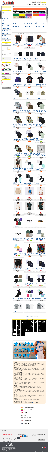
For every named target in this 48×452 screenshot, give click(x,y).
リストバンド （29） (27, 26)
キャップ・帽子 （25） (16, 26)
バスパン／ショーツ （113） (28, 23)
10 (37, 33)
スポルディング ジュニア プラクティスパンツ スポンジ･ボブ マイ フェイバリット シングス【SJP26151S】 (18, 154)
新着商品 (3, 12)
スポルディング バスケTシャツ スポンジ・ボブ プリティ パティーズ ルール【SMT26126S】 (40, 111)
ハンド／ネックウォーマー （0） (40, 26)
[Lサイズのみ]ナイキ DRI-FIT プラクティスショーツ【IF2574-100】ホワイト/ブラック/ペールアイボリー (18, 169)
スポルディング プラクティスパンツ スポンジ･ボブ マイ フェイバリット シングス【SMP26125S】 (18, 125)
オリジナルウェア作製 (5, 40)
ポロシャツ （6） (15, 23)
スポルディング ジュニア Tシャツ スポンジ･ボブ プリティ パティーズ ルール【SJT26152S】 (40, 139)
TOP (13, 6)
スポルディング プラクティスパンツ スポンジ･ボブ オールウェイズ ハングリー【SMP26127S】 (29, 125)
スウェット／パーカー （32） (40, 23)
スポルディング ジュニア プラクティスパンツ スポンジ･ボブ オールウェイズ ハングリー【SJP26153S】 (29, 154)
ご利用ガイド (34, 402)
